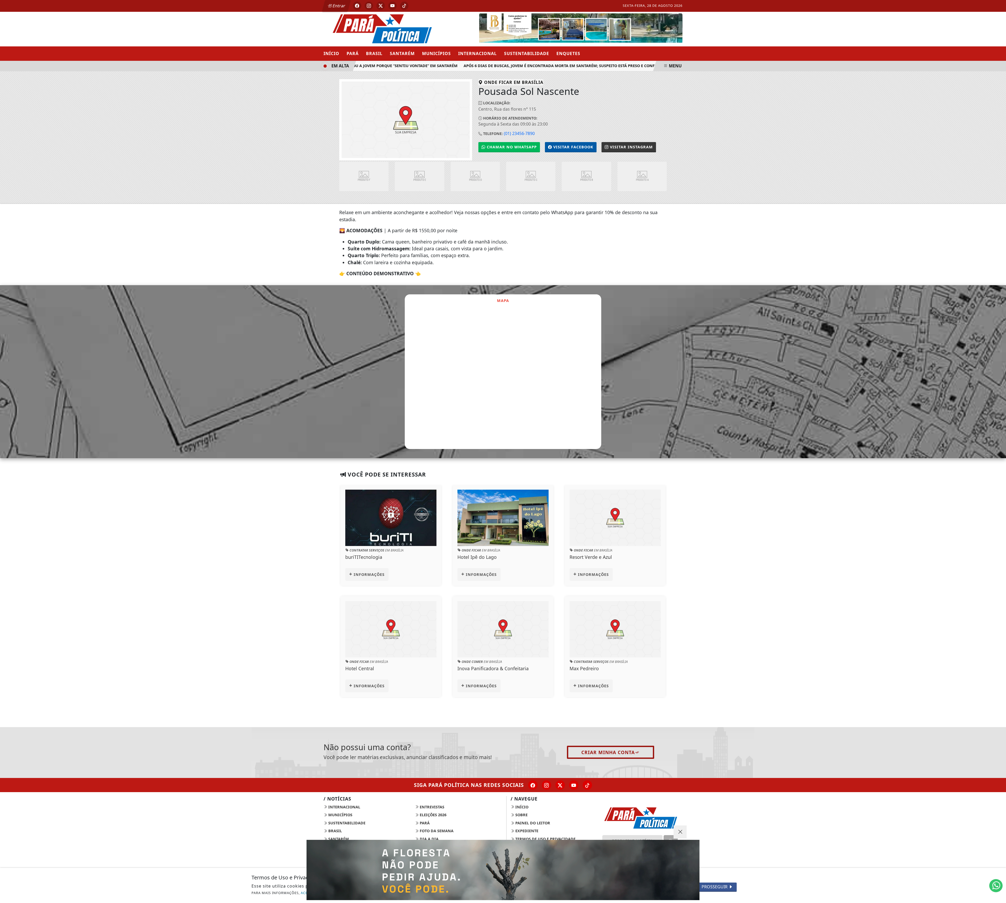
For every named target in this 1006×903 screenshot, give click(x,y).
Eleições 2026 (432, 814)
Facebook (573, 146)
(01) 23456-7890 (519, 133)
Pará (353, 53)
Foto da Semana (436, 830)
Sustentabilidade (526, 53)
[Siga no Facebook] (357, 6)
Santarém (402, 53)
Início (331, 53)
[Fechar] (680, 832)
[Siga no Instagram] (369, 6)
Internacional (477, 53)
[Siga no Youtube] (392, 6)
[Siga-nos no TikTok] (587, 785)
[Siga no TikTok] (404, 6)
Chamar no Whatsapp (511, 146)
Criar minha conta (608, 752)
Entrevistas (431, 806)
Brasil (374, 53)
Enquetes (568, 53)
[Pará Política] (381, 28)
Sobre (521, 814)
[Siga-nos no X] (560, 785)
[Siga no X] (380, 6)
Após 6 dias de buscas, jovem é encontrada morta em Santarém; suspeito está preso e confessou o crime (554, 65)
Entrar (338, 6)
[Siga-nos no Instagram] (546, 785)
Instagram (631, 146)
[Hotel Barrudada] (580, 28)
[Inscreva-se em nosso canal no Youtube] (573, 785)
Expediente (526, 830)
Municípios (436, 53)
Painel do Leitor (532, 822)
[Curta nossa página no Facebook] (533, 785)
